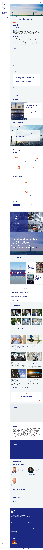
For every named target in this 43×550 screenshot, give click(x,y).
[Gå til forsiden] (3, 3)
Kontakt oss (14, 538)
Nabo (2, 542)
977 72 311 (20, 469)
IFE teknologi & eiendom (4, 13)
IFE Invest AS (30, 523)
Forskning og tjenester (4, 8)
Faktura (29, 524)
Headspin (26, 548)
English (3, 545)
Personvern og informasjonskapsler (33, 525)
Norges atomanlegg (5, 17)
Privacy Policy (30, 548)
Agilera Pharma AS (31, 528)
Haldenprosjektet (4, 15)
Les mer (21, 229)
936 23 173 (37, 469)
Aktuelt (3, 10)
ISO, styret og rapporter (31, 526)
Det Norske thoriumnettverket (5, 20)
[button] (41, 2)
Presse (3, 543)
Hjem (11, 16)
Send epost (21, 470)
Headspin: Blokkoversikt (16, 16)
